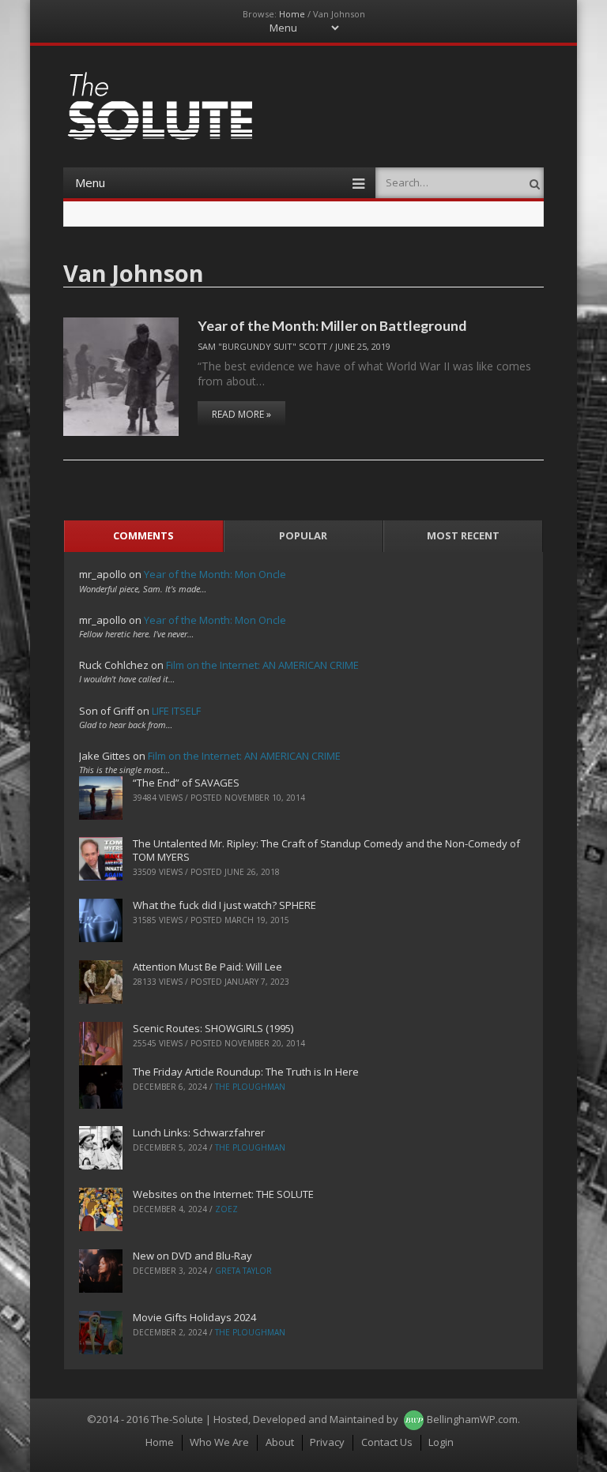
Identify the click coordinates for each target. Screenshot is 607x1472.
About (280, 1442)
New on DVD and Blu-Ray (192, 1256)
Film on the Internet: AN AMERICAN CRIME (262, 665)
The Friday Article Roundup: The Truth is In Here (246, 1072)
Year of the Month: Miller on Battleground (332, 325)
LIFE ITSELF (176, 711)
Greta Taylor (243, 1270)
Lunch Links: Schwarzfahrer (199, 1132)
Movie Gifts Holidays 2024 (194, 1317)
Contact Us (387, 1442)
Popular (303, 535)
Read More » (241, 414)
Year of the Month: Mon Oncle (215, 574)
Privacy (327, 1442)
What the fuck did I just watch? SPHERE (224, 905)
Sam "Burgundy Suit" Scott (262, 346)
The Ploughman (250, 1086)
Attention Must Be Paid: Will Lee (207, 966)
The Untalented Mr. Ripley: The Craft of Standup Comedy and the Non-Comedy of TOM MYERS (326, 850)
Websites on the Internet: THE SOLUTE (223, 1194)
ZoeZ (226, 1209)
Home (292, 14)
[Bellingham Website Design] (414, 1419)
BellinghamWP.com (472, 1419)
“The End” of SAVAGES (186, 782)
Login (441, 1442)
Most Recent (463, 535)
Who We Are (219, 1442)
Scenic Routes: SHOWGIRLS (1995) (213, 1028)
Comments (143, 535)
